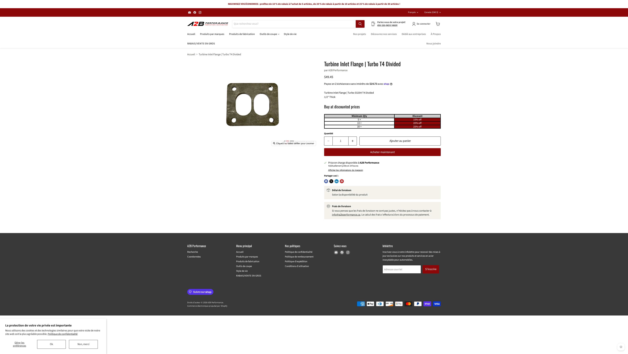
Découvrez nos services (384, 34)
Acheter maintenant (382, 152)
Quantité (328, 133)
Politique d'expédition (296, 261)
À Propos (436, 34)
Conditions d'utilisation (297, 266)
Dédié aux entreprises (414, 34)
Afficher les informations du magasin (345, 170)
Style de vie (290, 34)
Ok (51, 344)
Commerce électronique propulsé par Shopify (207, 306)
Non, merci (83, 344)
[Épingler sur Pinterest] (342, 181)
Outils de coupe (269, 34)
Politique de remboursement (299, 256)
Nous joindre (433, 43)
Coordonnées (194, 256)
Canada (431, 12)
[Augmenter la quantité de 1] (353, 141)
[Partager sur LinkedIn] (337, 181)
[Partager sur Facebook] (326, 181)
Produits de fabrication (242, 34)
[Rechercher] (360, 24)
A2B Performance (338, 70)
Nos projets (359, 34)
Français (412, 12)
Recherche (192, 252)
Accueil (191, 34)
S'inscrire (430, 269)
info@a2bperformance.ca (346, 214)
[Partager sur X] (331, 181)
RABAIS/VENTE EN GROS (201, 43)
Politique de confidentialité (63, 334)
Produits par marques (212, 34)
